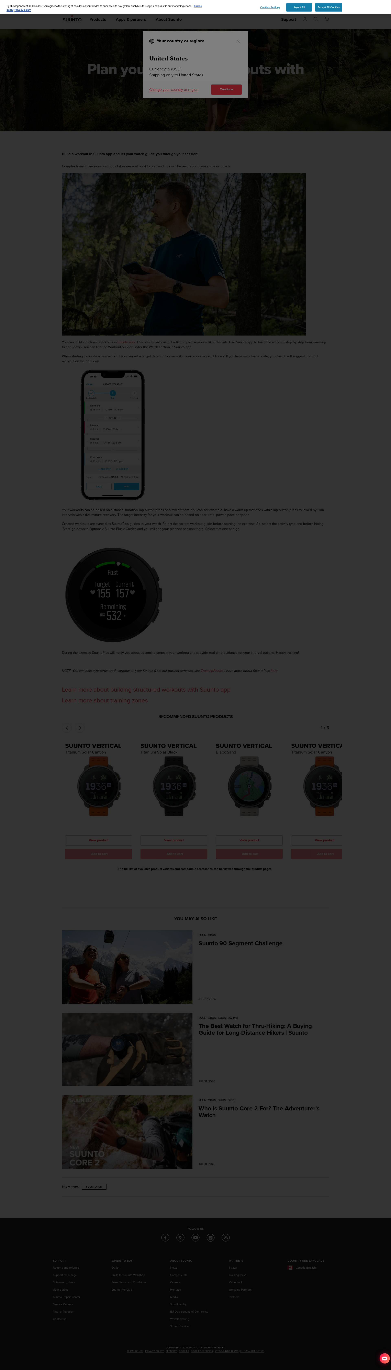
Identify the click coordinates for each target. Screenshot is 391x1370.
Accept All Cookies (328, 7)
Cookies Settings (270, 7)
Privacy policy (22, 10)
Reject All (299, 7)
